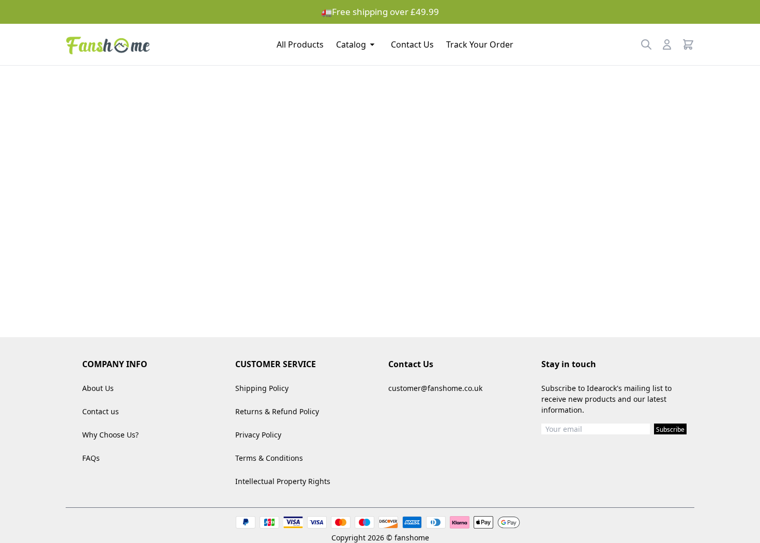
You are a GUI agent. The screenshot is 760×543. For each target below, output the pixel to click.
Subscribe (670, 429)
